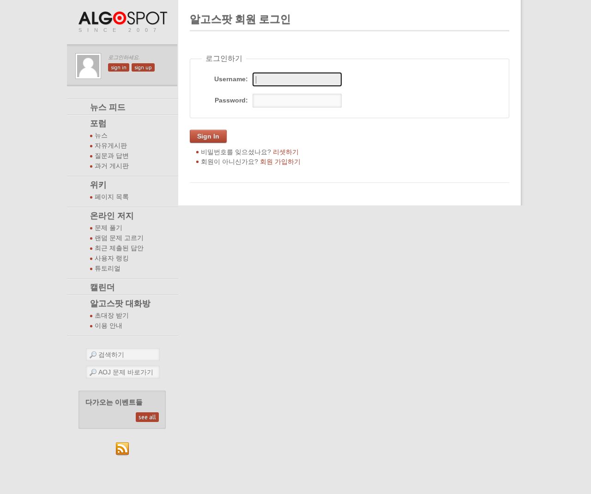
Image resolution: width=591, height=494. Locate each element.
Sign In (208, 136)
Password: (231, 100)
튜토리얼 (108, 268)
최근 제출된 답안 (119, 248)
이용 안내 (108, 325)
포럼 (98, 123)
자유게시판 (111, 145)
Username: (231, 79)
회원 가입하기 (280, 161)
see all (147, 417)
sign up (143, 67)
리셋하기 (286, 152)
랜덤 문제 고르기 (119, 238)
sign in (119, 67)
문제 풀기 (108, 227)
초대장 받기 (112, 315)
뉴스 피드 (108, 107)
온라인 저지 (112, 215)
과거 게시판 (112, 166)
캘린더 (102, 287)
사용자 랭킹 (112, 258)
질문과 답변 (112, 155)
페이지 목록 (112, 196)
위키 (98, 184)
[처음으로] (123, 19)
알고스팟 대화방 (120, 303)
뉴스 (101, 135)
